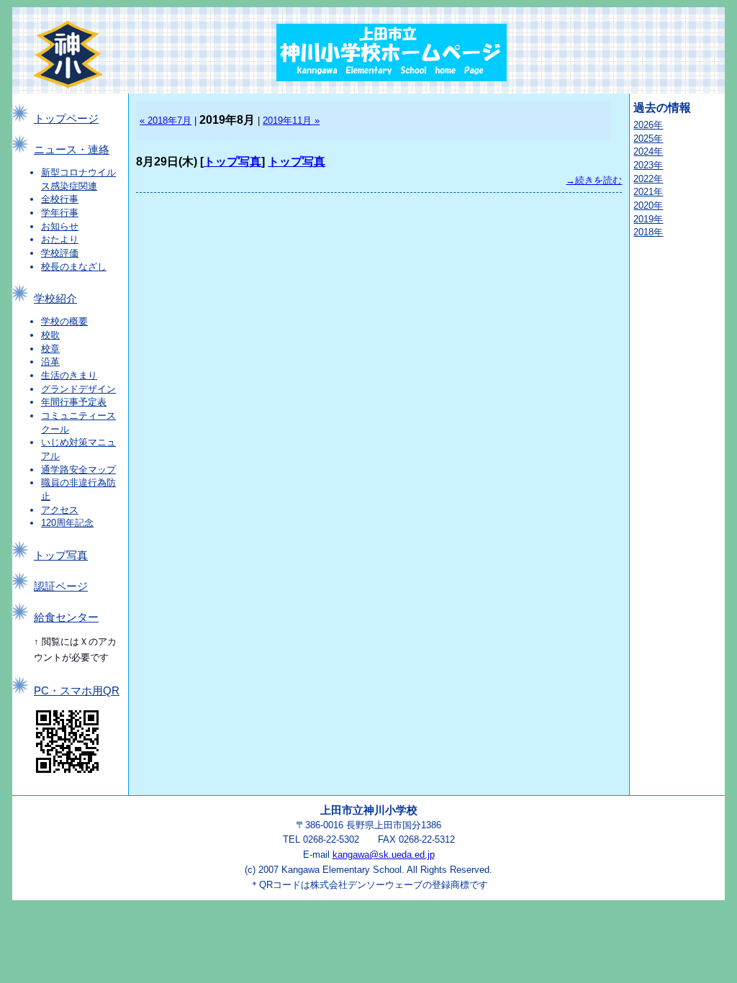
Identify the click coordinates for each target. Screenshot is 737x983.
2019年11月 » (291, 120)
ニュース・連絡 (71, 149)
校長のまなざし (74, 266)
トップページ (66, 118)
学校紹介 (55, 298)
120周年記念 (67, 522)
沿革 (50, 361)
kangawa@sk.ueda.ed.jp (384, 854)
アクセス (59, 509)
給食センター (66, 617)
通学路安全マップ (78, 469)
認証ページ (61, 586)
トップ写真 (61, 555)
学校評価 (59, 253)
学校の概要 (64, 321)
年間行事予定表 (74, 402)
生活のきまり (69, 375)
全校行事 (59, 199)
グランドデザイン (78, 389)
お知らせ (59, 226)
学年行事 (59, 212)
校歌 (50, 335)
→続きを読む (594, 180)
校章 (50, 348)
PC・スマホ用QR (76, 691)
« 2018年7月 (165, 120)
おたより (59, 239)
